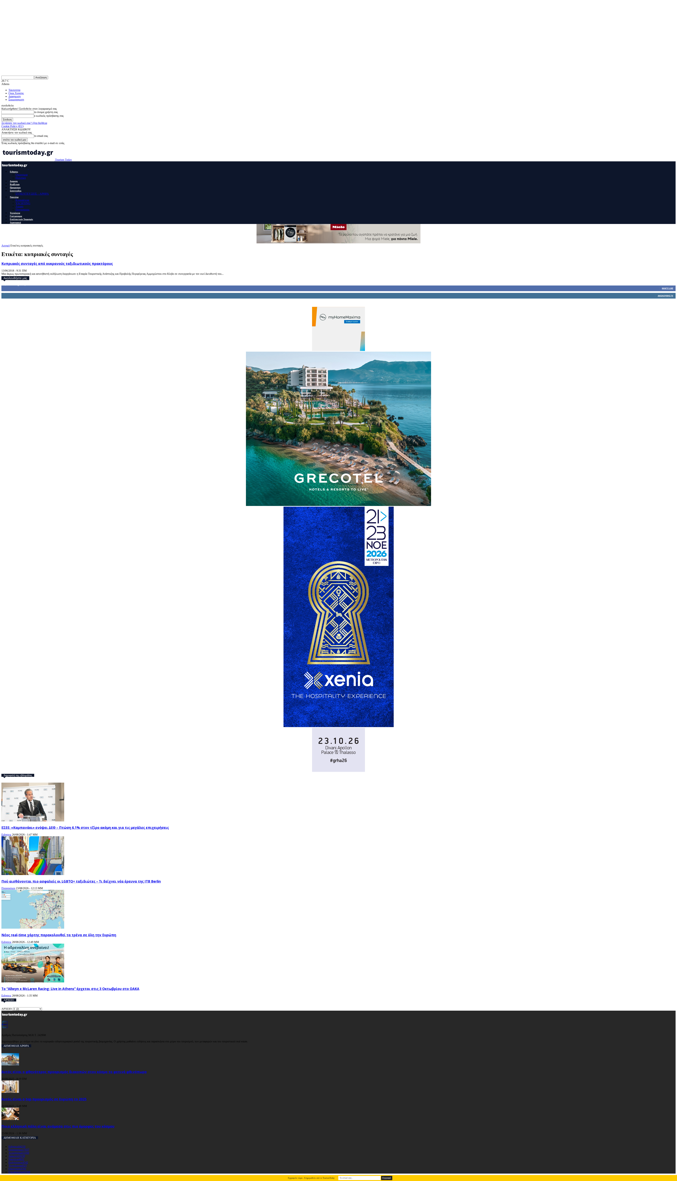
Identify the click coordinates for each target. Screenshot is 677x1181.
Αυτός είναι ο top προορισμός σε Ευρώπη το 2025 (44, 1099)
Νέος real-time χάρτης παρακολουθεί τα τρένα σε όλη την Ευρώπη (58, 935)
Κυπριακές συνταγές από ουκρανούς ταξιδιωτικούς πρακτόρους (57, 263)
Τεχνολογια (15, 213)
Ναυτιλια (14, 197)
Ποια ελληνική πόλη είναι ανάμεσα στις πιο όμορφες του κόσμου (57, 1126)
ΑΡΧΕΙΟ (6, 1008)
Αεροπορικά (15, 222)
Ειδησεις (14, 172)
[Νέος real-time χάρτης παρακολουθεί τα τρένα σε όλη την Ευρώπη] (32, 927)
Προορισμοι (15, 187)
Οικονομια (22, 174)
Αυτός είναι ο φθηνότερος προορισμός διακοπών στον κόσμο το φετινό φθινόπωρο (74, 1072)
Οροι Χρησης (16, 93)
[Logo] (15, 168)
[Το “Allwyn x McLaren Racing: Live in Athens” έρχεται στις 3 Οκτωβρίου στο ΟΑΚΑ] (32, 981)
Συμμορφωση (16, 99)
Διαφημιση (14, 96)
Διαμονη (14, 181)
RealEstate (15, 184)
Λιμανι (19, 206)
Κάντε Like (667, 288)
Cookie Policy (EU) (12, 126)
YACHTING (23, 203)
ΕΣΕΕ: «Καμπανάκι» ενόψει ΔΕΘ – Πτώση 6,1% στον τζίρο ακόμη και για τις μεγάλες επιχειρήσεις (85, 827)
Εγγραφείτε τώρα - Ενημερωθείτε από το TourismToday (311, 1178)
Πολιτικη (21, 177)
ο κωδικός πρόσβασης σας (49, 115)
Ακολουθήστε (665, 295)
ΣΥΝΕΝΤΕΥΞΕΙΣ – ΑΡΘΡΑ (32, 193)
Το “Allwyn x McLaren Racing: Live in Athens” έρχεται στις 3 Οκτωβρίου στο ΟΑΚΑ (70, 988)
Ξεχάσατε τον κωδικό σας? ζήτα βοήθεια (24, 123)
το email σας (41, 135)
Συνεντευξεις (15, 191)
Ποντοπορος (22, 209)
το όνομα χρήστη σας (46, 112)
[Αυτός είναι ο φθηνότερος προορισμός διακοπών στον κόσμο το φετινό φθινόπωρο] (10, 1064)
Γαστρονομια (16, 216)
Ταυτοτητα (14, 90)
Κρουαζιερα (22, 200)
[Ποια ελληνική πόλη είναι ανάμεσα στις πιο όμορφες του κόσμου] (10, 1119)
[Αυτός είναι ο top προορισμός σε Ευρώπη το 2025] (10, 1091)
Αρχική (5, 245)
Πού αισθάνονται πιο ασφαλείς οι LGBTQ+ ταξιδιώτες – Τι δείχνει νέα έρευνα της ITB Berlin (81, 881)
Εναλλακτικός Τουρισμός (21, 219)
